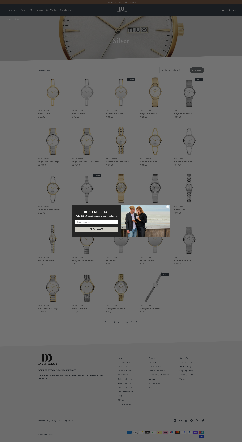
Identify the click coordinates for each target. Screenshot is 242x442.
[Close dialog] (168, 207)
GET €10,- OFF (96, 229)
